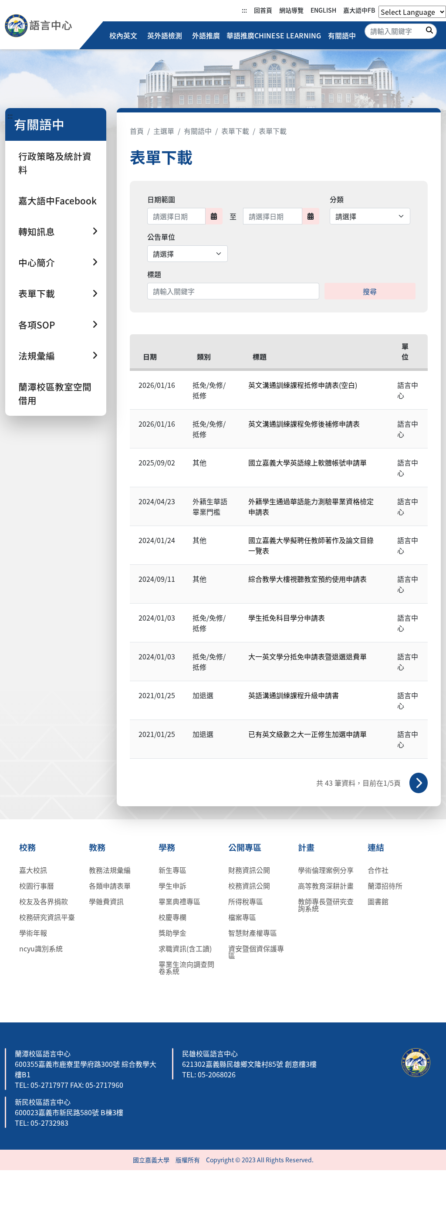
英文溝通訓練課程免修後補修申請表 (304, 423)
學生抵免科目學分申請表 (286, 617)
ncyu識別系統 (41, 948)
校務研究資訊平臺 (47, 916)
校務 (27, 847)
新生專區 (172, 869)
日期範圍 (161, 199)
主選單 (163, 131)
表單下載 (235, 131)
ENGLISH (323, 10)
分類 (337, 199)
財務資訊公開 (249, 869)
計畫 (306, 847)
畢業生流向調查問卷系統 (186, 967)
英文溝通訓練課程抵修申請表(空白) (302, 385)
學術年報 (33, 932)
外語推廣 (206, 35)
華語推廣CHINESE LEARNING (273, 35)
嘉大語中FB (359, 10)
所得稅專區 (245, 901)
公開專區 (244, 847)
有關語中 (342, 35)
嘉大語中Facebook (57, 200)
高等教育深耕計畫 (326, 885)
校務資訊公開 (249, 885)
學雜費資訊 (106, 901)
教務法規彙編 (110, 869)
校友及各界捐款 (43, 901)
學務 (167, 847)
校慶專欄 (172, 916)
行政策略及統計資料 (54, 162)
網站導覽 (291, 10)
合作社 (378, 869)
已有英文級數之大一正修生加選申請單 (307, 734)
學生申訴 (172, 885)
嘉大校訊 (33, 869)
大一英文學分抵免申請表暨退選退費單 (307, 656)
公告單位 (161, 236)
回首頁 (263, 10)
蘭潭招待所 (385, 885)
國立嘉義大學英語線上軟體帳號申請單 (307, 462)
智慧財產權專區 (252, 932)
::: (244, 10)
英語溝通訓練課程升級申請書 (293, 695)
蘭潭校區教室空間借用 (54, 393)
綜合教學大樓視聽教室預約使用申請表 (307, 579)
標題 (154, 274)
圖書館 (378, 901)
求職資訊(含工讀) (185, 948)
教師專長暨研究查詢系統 (326, 905)
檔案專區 (242, 916)
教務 (97, 847)
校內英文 (123, 35)
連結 (376, 847)
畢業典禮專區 (179, 901)
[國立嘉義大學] (51, 25)
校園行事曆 (36, 885)
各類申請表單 (110, 885)
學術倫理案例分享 (326, 869)
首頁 (137, 131)
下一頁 (418, 783)
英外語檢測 (164, 35)
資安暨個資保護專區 (256, 952)
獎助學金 (172, 932)
